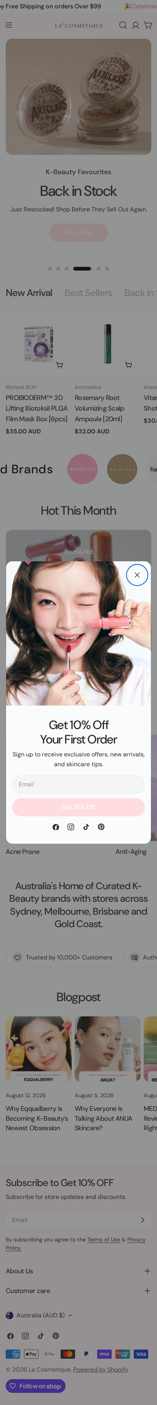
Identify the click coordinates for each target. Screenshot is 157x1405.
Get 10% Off (78, 807)
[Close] (137, 575)
